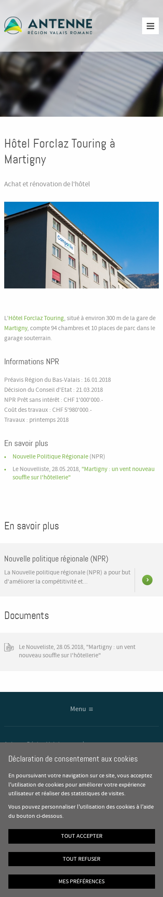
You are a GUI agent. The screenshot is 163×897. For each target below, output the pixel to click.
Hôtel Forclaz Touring (36, 318)
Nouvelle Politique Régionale (51, 457)
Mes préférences (81, 881)
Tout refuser (81, 859)
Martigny (15, 328)
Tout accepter (81, 836)
